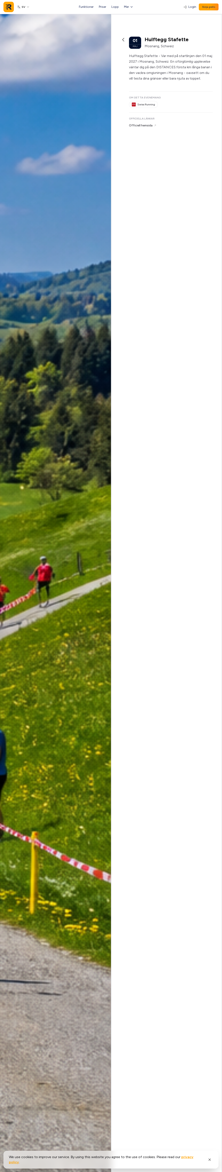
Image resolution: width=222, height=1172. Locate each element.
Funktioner (86, 7)
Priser (102, 7)
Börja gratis (208, 6)
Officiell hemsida (140, 125)
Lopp (115, 7)
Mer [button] (126, 7)
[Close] (209, 1159)
